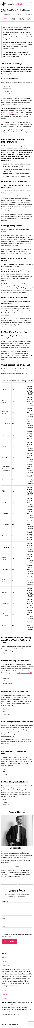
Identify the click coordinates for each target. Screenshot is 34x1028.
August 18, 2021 (18, 14)
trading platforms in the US (24, 673)
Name (4, 918)
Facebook (5, 995)
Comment (5, 901)
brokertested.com (13, 1024)
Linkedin (4, 999)
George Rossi (8, 14)
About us (4, 958)
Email (4, 926)
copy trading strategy (8, 112)
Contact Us (5, 965)
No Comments (28, 14)
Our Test (4, 961)
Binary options (5, 726)
